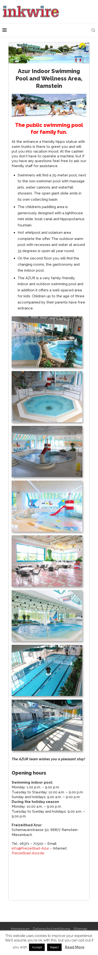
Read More (74, 947)
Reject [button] (54, 947)
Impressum (20, 929)
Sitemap (80, 929)
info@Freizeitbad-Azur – (32, 848)
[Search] (93, 30)
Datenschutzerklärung (51, 929)
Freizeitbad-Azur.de (28, 853)
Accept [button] (37, 947)
